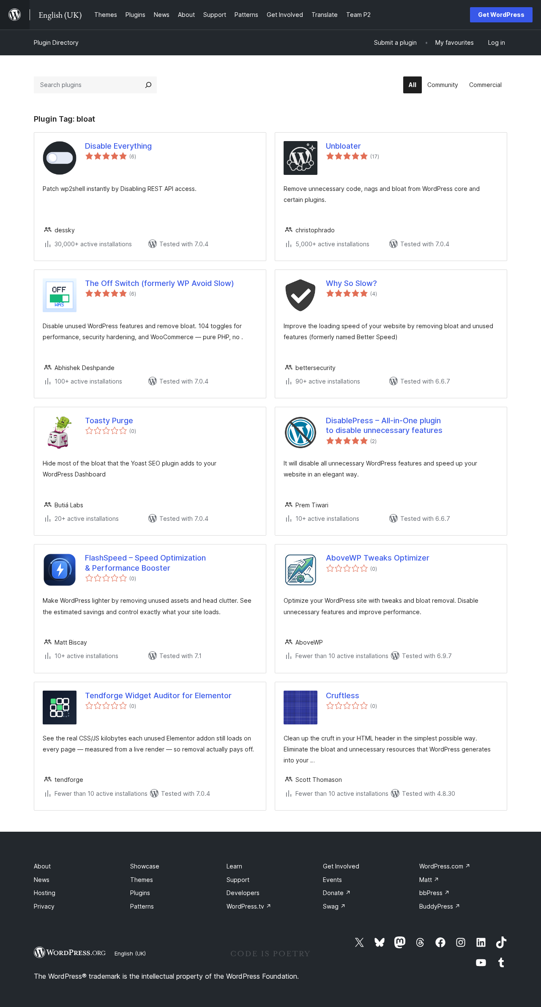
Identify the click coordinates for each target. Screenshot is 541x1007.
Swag (334, 906)
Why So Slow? (351, 283)
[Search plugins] (148, 84)
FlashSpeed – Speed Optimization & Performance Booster (145, 562)
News (41, 879)
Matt (429, 879)
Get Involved (341, 866)
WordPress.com (444, 866)
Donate (337, 892)
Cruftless (342, 695)
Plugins (140, 892)
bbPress (434, 892)
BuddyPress (439, 906)
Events (332, 879)
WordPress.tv (249, 906)
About (42, 866)
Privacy (44, 906)
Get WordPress (501, 14)
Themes (141, 879)
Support (238, 879)
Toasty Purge (109, 420)
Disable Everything (118, 146)
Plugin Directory (56, 42)
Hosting (44, 892)
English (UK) (130, 953)
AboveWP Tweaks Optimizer (377, 557)
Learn (234, 866)
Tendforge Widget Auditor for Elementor (158, 695)
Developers (243, 892)
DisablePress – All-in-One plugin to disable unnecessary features (384, 425)
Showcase (144, 866)
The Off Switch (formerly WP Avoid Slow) (159, 283)
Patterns (142, 906)
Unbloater (343, 146)
